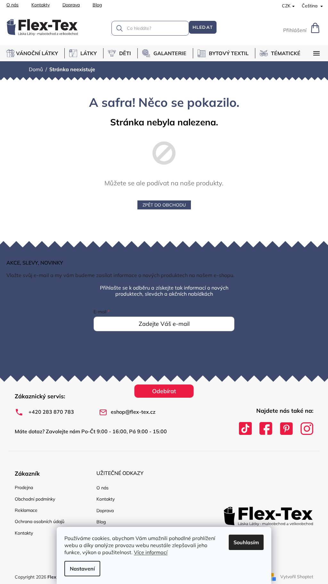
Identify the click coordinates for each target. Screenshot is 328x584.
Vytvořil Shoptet (296, 577)
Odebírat (164, 391)
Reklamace (26, 510)
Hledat (203, 27)
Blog (97, 5)
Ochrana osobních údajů (39, 521)
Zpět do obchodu (164, 205)
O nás (12, 5)
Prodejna (24, 487)
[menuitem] (35, 53)
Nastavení (82, 568)
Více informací (151, 552)
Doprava (71, 5)
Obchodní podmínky (35, 499)
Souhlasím (246, 542)
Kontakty (40, 5)
